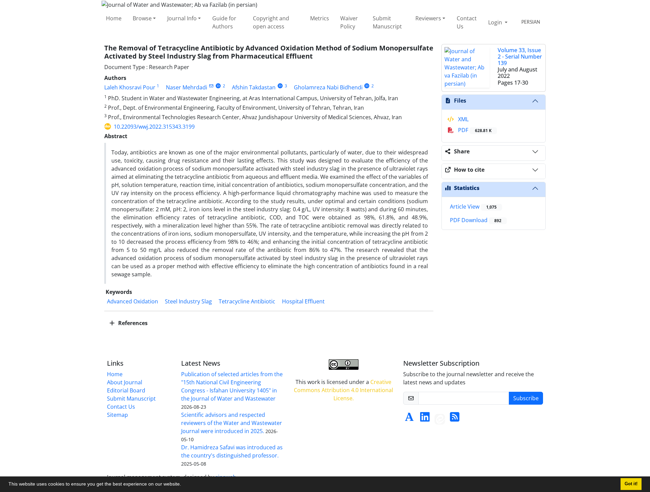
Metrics (319, 18)
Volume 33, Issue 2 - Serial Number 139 (520, 56)
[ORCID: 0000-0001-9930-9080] (367, 86)
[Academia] (409, 419)
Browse (142, 18)
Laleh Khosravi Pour (129, 87)
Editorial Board (126, 390)
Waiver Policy (349, 22)
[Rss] (455, 419)
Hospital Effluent (303, 301)
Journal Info (182, 18)
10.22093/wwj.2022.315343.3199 (154, 126)
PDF (474, 130)
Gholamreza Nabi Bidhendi (328, 87)
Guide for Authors (224, 22)
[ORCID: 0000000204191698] (280, 86)
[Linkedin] (425, 419)
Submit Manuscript (387, 22)
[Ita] (439, 419)
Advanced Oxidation (132, 301)
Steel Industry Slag (188, 301)
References (132, 323)
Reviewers (428, 18)
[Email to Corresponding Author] (211, 86)
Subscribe (526, 398)
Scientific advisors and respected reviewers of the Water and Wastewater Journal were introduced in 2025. (231, 423)
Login (495, 22)
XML (463, 119)
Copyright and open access (271, 22)
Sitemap (117, 415)
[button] (183, 485)
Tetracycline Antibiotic (247, 301)
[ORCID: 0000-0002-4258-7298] (218, 86)
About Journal (124, 382)
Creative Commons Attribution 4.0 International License (343, 390)
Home (114, 18)
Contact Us (467, 22)
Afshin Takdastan (254, 87)
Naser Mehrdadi (186, 87)
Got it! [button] (631, 484)
